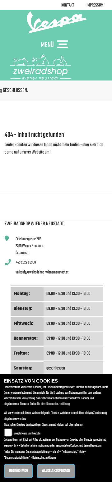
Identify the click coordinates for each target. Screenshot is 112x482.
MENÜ (47, 44)
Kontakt (67, 5)
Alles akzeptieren (56, 471)
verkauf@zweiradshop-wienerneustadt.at (42, 272)
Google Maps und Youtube (27, 433)
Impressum (94, 5)
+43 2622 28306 (26, 262)
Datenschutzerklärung (58, 404)
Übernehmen (18, 471)
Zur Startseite (15, 159)
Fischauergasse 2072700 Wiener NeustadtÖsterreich (29, 246)
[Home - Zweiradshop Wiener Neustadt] (56, 22)
